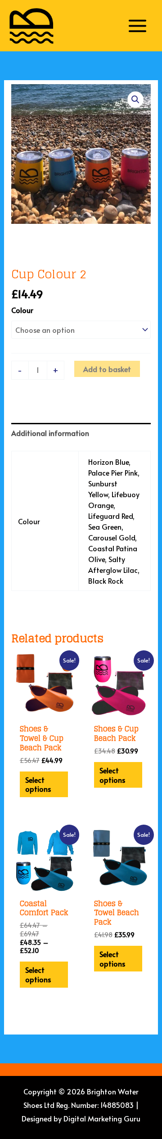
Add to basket (107, 369)
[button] (135, 99)
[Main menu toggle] (137, 25)
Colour (22, 310)
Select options (38, 784)
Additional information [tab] (50, 433)
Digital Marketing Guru (101, 1118)
